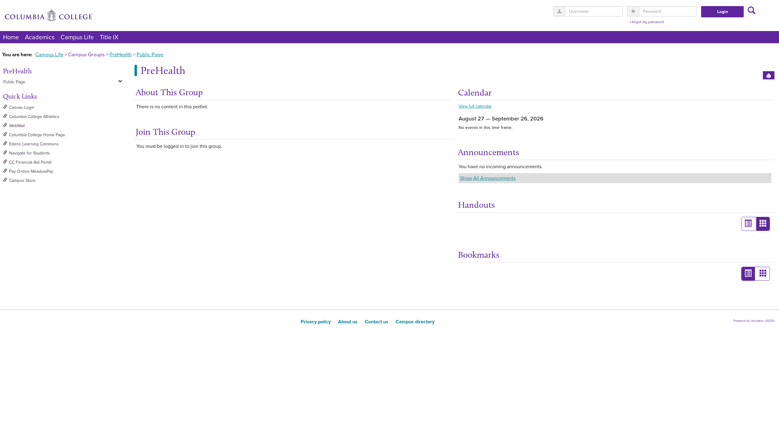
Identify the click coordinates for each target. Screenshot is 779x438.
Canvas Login (21, 107)
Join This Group (165, 132)
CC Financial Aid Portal (30, 162)
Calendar (475, 92)
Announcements (488, 152)
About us (348, 321)
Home (11, 37)
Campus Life (77, 37)
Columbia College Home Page (37, 135)
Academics (39, 37)
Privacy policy (316, 321)
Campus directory (415, 321)
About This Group (169, 92)
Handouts (476, 205)
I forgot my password (647, 21)
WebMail (17, 126)
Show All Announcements (487, 178)
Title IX (109, 37)
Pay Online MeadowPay (31, 171)
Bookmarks (478, 254)
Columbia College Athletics (34, 116)
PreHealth (121, 54)
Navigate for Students (29, 153)
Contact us (376, 321)
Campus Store (22, 180)
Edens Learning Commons (34, 144)
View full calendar (475, 106)
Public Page (150, 54)
